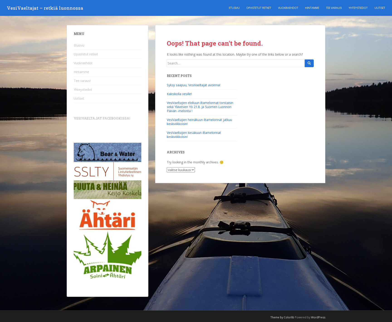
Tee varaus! (334, 8)
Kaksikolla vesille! (179, 94)
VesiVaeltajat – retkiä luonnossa (45, 8)
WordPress (318, 317)
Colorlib (289, 317)
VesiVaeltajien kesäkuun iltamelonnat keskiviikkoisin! (194, 134)
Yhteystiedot (358, 8)
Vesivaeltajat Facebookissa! (102, 118)
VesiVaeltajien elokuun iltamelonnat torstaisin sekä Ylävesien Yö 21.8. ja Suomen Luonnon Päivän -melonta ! (200, 107)
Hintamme (312, 8)
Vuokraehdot (288, 8)
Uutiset (380, 8)
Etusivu (234, 8)
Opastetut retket (258, 8)
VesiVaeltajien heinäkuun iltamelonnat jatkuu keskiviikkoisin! (199, 122)
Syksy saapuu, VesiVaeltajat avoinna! (193, 85)
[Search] (309, 63)
